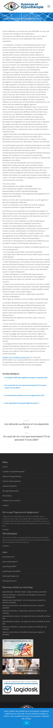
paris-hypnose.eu (8, 557)
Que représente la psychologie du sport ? (22, 403)
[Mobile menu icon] (49, 6)
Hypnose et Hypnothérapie (11, 476)
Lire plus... (5, 529)
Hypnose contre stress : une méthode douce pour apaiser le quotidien (23, 606)
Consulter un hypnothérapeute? (13, 471)
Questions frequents (9, 486)
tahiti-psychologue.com (10, 576)
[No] (50, 718)
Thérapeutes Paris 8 (9, 581)
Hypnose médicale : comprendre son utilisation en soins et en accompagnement (24, 596)
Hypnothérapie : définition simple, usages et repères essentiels (24, 592)
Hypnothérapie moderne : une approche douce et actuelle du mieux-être (26, 617)
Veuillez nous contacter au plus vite (15, 357)
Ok (27, 723)
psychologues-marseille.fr (11, 571)
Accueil (4, 467)
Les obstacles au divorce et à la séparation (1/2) (24, 395)
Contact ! (5, 505)
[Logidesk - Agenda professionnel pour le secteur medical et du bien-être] (20, 694)
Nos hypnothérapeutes (10, 491)
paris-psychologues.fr (10, 562)
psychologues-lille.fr (9, 566)
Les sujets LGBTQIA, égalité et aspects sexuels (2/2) (26, 377)
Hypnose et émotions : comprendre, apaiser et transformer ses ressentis (24, 612)
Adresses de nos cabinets (11, 501)
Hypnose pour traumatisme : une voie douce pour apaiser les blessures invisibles (23, 601)
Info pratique (7, 496)
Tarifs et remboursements (11, 481)
